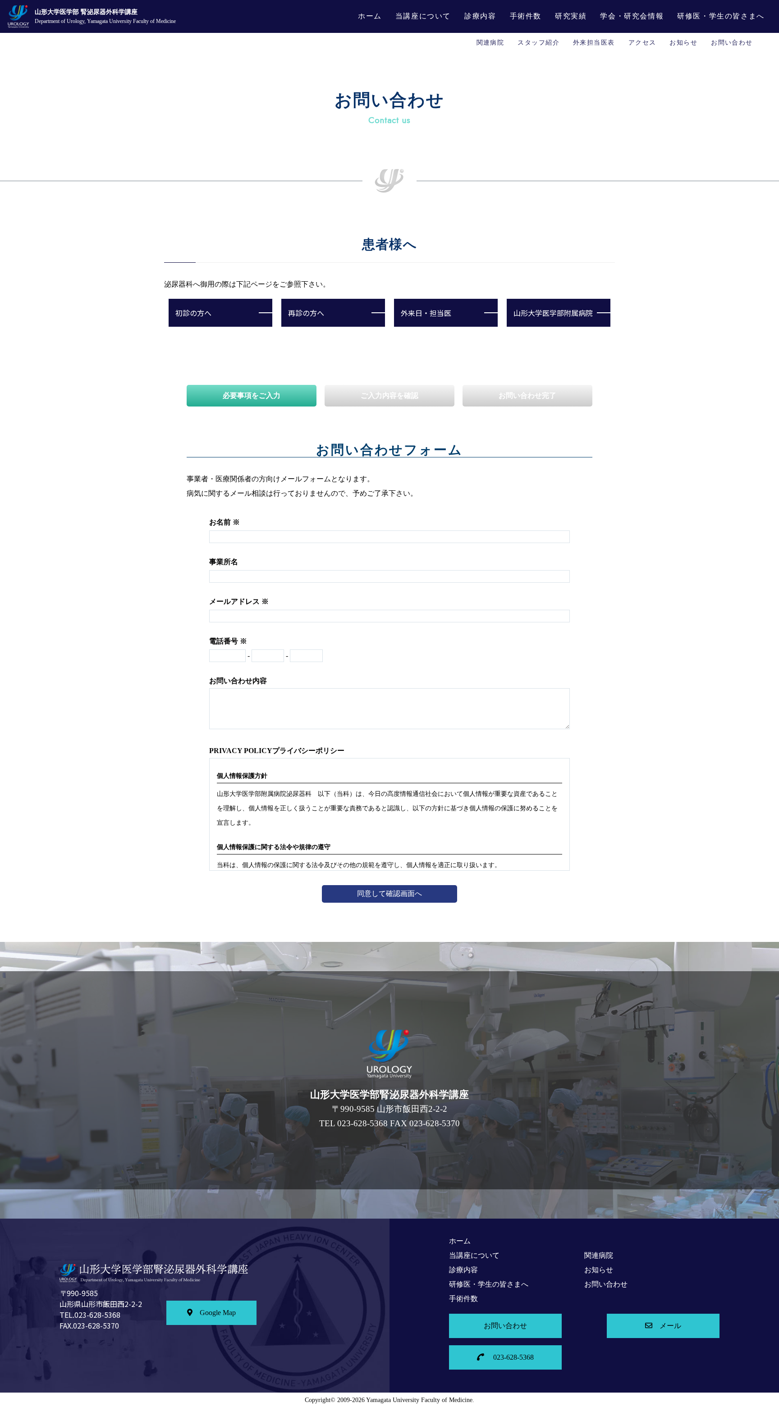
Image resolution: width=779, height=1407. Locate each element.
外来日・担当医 (426, 312)
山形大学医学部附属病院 (553, 312)
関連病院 (490, 42)
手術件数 (525, 16)
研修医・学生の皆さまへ (721, 16)
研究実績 (571, 16)
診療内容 (480, 16)
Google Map (218, 1312)
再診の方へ (306, 312)
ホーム (370, 16)
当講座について (423, 16)
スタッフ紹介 (538, 42)
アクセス (642, 42)
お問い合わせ (732, 42)
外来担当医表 (594, 42)
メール (670, 1325)
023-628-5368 (512, 1357)
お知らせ (683, 42)
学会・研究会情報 (632, 16)
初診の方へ (193, 312)
